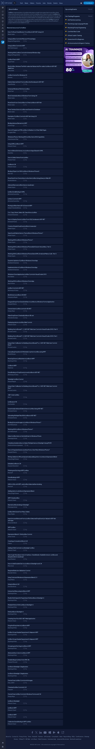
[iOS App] (58, 732)
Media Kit (34, 736)
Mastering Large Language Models (78, 24)
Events (55, 3)
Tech (21, 3)
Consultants (55, 736)
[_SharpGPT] (3, 38)
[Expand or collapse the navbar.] (3, 7)
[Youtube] (45, 732)
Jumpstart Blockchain (63, 739)
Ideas (61, 736)
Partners (40, 736)
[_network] (3, 28)
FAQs (73, 736)
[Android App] (54, 732)
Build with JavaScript (75, 739)
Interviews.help (52, 739)
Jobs (44, 3)
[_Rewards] (3, 34)
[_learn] (3, 21)
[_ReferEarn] (3, 31)
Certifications (79, 736)
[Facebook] (32, 732)
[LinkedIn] (40, 732)
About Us (8, 736)
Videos (32, 3)
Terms (29, 736)
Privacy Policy (23, 736)
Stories (16, 739)
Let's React (34, 739)
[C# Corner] (3, 3)
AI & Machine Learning (74, 20)
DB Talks (28, 739)
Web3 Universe (42, 739)
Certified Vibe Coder (74, 31)
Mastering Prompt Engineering (77, 27)
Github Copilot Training (75, 35)
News (26, 3)
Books (49, 3)
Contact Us (15, 736)
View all (90, 9)
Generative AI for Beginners (76, 39)
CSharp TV (22, 739)
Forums (38, 3)
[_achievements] (3, 24)
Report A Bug (67, 736)
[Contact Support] (62, 732)
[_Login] (3, 746)
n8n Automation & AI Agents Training (79, 43)
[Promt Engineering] (79, 60)
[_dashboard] (3, 14)
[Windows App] (50, 732)
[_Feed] (3, 11)
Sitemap (86, 736)
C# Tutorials (47, 736)
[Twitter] (36, 732)
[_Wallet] (3, 18)
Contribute (89, 3)
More (61, 3)
